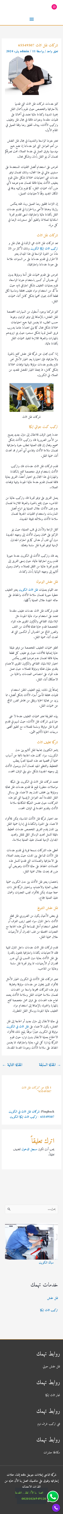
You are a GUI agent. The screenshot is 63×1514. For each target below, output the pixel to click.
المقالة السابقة (50, 1065)
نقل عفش (52, 1298)
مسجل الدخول (29, 1149)
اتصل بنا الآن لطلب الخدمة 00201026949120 (30, 1496)
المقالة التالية (12, 1065)
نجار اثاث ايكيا (52, 1395)
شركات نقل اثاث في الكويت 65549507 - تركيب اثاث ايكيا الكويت (31, 1114)
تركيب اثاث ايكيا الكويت (44, 249)
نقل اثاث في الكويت (17, 1027)
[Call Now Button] (56, 1508)
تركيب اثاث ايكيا (49, 1310)
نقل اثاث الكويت (28, 590)
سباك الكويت (46, 1263)
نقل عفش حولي (51, 1366)
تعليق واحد (52, 51)
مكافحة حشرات (52, 1452)
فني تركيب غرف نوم (49, 1424)
